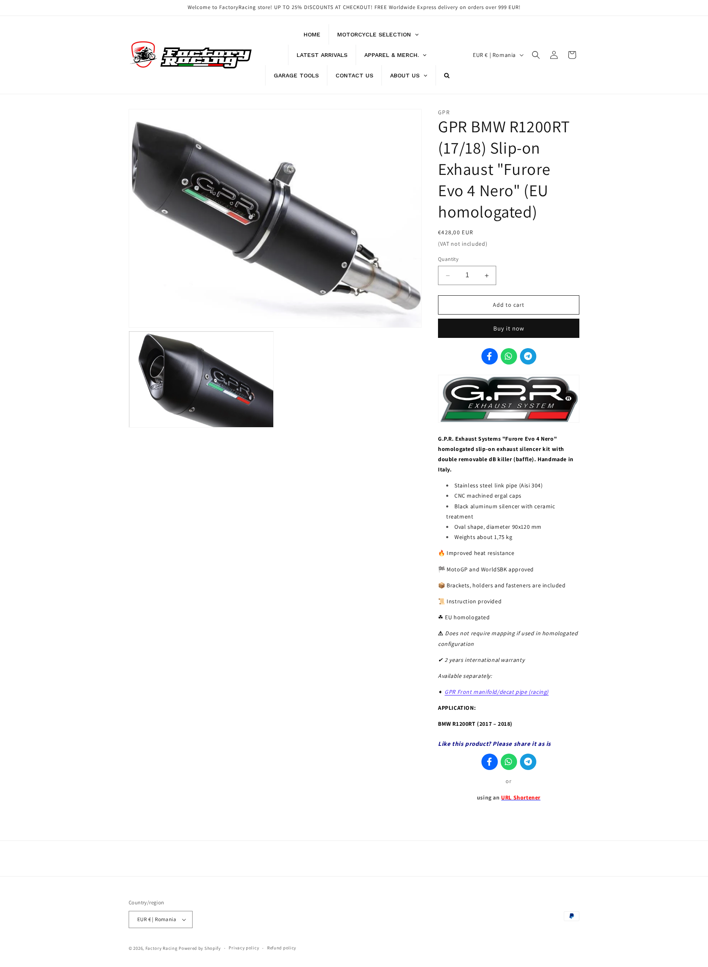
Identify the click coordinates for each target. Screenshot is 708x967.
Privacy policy (244, 948)
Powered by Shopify (200, 948)
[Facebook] (489, 356)
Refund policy (281, 948)
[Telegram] (528, 356)
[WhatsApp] (509, 356)
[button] (536, 55)
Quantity (448, 259)
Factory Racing (161, 948)
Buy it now (508, 328)
